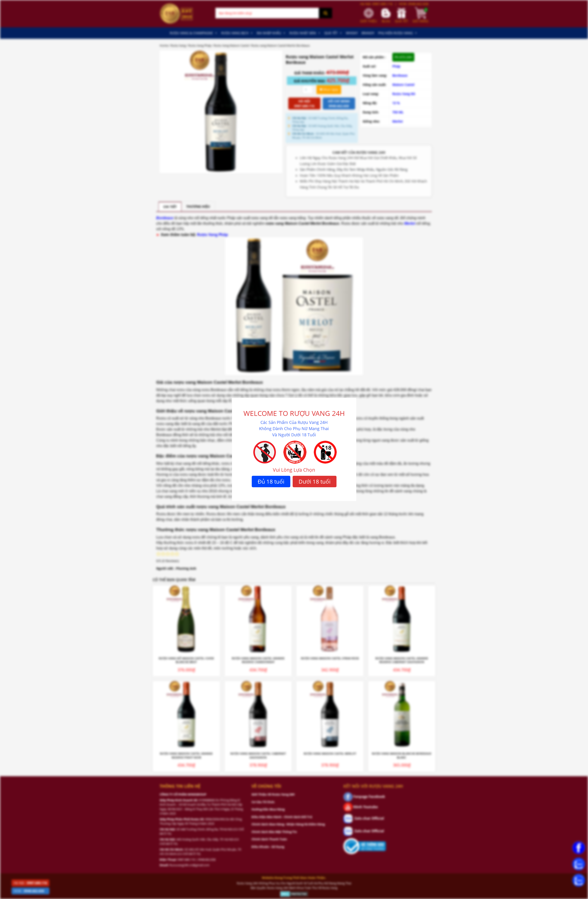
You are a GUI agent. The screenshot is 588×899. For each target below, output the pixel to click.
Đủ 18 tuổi (271, 481)
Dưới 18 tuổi (315, 481)
